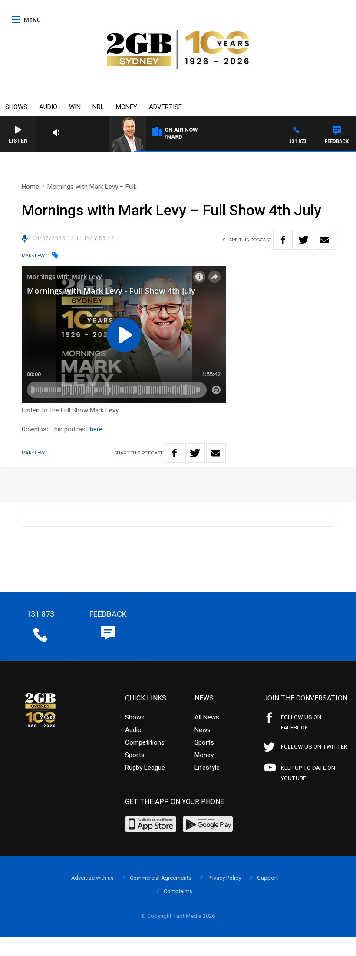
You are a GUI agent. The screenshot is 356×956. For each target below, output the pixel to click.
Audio (48, 107)
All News (206, 717)
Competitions (145, 742)
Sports (135, 755)
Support (267, 878)
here (96, 429)
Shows (16, 107)
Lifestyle (207, 767)
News (202, 730)
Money (126, 107)
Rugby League (145, 767)
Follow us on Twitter (314, 746)
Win (75, 107)
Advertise (165, 107)
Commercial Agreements (160, 878)
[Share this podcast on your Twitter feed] (303, 240)
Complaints (178, 891)
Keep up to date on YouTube (308, 773)
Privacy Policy (224, 878)
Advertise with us (92, 878)
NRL (98, 107)
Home (30, 187)
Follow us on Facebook (301, 722)
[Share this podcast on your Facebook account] (283, 240)
